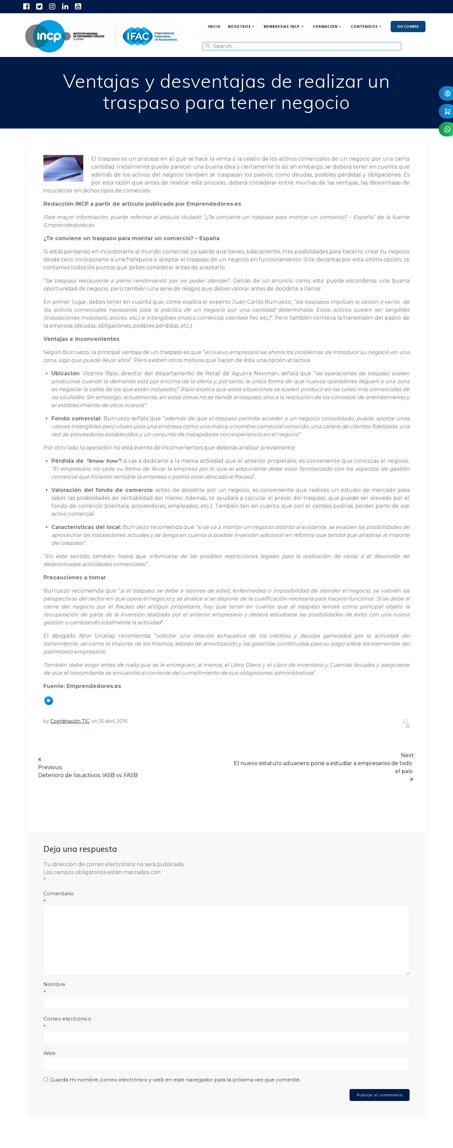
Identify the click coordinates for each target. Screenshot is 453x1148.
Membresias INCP (282, 26)
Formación (325, 26)
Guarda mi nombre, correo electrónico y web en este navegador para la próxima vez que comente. (175, 1079)
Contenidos (364, 26)
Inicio (214, 26)
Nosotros (239, 26)
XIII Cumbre (408, 26)
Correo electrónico (67, 1023)
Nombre (54, 988)
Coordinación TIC (70, 721)
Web (49, 1053)
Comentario (58, 897)
